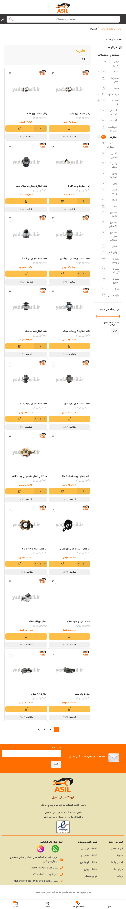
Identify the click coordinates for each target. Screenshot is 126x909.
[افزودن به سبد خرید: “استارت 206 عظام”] (26, 709)
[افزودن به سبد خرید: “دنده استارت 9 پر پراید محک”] (69, 346)
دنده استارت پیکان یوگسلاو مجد (31, 186)
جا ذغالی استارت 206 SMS (34, 549)
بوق (115, 183)
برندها (116, 72)
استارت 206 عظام (39, 694)
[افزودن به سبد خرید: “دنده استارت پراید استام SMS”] (69, 491)
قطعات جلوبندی (115, 260)
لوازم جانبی (113, 295)
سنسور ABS (113, 214)
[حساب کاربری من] (3, 19)
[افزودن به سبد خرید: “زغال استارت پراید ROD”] (69, 201)
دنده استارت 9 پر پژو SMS (34, 258)
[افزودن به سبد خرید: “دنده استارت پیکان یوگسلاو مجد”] (26, 201)
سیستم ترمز (113, 94)
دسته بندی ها (115, 39)
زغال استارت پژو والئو (80, 113)
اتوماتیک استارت (112, 129)
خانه (119, 29)
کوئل (114, 246)
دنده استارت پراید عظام (36, 331)
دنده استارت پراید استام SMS (76, 476)
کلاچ (117, 289)
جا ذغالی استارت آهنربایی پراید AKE (29, 476)
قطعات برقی (106, 29)
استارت (113, 137)
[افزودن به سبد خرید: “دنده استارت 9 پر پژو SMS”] (26, 274)
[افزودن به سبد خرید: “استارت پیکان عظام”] (26, 636)
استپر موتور (114, 155)
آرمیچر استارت (113, 112)
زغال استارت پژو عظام (36, 113)
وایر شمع (112, 252)
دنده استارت (111, 145)
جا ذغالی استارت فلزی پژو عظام (75, 549)
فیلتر (115, 330)
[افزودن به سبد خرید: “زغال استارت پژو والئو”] (69, 128)
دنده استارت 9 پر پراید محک (76, 331)
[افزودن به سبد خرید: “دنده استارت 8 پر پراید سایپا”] (69, 419)
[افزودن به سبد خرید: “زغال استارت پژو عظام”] (26, 128)
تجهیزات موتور (114, 80)
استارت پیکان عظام (38, 621)
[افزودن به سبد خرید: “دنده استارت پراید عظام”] (26, 346)
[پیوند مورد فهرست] (111, 849)
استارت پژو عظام (82, 694)
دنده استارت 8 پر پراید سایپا (76, 403)
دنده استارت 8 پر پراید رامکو (33, 403)
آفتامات (113, 121)
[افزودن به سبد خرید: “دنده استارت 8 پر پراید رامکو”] (26, 419)
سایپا (116, 88)
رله (115, 206)
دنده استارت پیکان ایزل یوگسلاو (75, 258)
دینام (114, 200)
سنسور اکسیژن (113, 224)
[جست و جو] (11, 19)
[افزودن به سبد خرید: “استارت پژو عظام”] (69, 709)
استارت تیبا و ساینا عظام (78, 621)
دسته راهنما (114, 191)
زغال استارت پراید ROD (79, 186)
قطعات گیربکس (115, 270)
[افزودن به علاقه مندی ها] (53, 73)
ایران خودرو (116, 63)
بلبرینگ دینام (113, 165)
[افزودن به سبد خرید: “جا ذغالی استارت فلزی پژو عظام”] (69, 564)
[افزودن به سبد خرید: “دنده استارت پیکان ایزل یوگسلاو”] (69, 274)
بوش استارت (113, 175)
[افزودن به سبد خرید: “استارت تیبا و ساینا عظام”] (69, 636)
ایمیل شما (56, 748)
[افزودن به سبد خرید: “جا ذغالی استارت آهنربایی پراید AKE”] (26, 491)
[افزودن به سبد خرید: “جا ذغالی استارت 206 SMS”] (26, 564)
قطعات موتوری (115, 281)
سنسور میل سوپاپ (113, 236)
